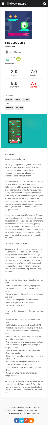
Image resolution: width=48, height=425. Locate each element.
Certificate (27, 407)
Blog (20, 407)
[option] (15, 131)
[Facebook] (16, 420)
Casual (17, 100)
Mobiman (11, 46)
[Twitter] (21, 420)
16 (9, 53)
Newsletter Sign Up (25, 410)
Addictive (9, 108)
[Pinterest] (26, 420)
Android (9, 100)
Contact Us (12, 407)
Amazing (19, 108)
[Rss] (31, 420)
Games (26, 100)
